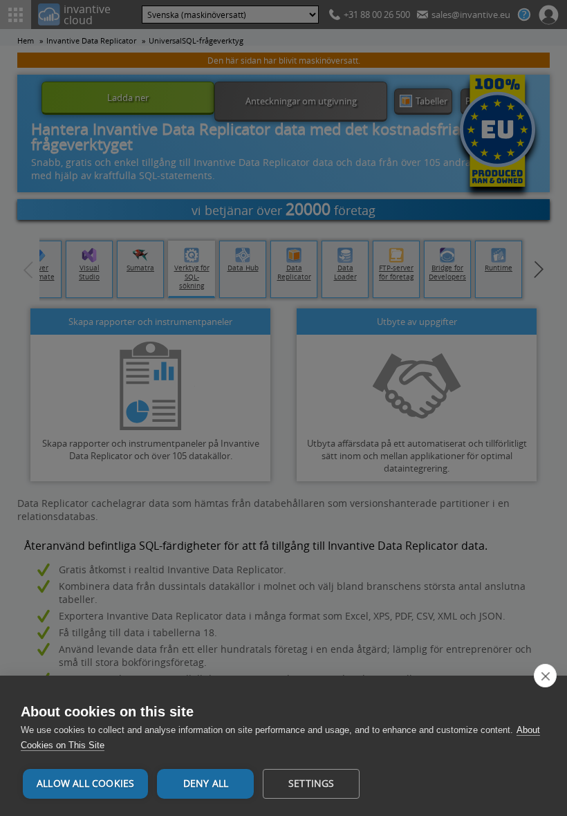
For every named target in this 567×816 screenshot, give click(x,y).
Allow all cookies (85, 783)
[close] (545, 675)
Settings (311, 783)
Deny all (206, 783)
